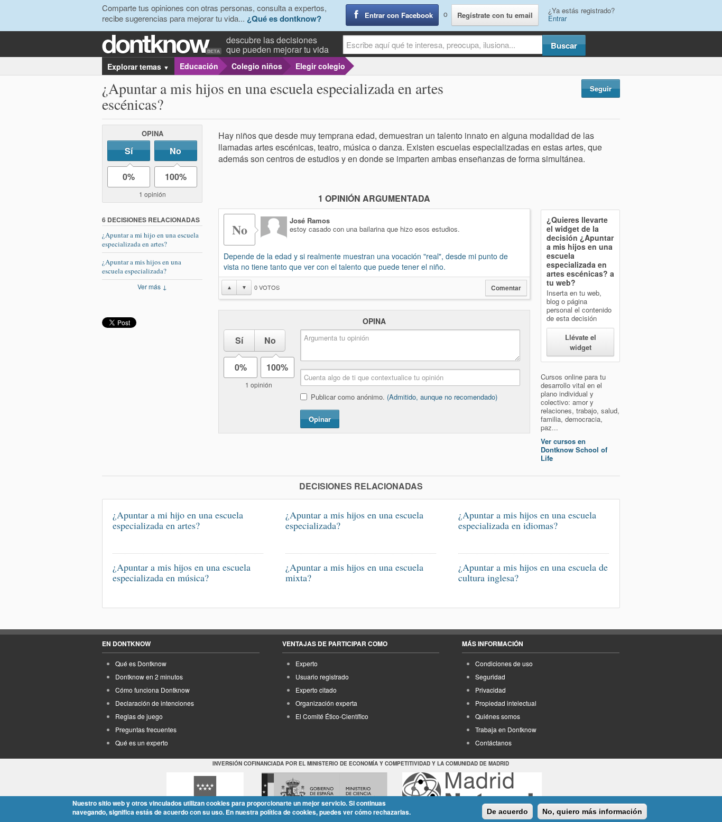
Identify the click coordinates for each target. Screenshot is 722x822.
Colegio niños (257, 66)
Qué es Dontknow (140, 663)
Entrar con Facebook (399, 15)
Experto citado (316, 689)
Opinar (320, 419)
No (175, 151)
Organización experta (326, 702)
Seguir (601, 88)
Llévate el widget (580, 342)
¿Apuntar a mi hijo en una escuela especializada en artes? (150, 239)
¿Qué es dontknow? (284, 18)
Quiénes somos (497, 716)
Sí (129, 151)
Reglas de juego (139, 716)
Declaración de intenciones (154, 702)
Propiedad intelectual (505, 702)
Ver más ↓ (152, 286)
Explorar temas (138, 66)
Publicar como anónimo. (404, 397)
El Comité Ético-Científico (331, 716)
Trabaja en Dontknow (505, 729)
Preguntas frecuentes (146, 729)
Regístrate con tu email (495, 15)
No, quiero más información (592, 811)
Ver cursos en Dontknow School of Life (574, 449)
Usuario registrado (322, 676)
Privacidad (490, 689)
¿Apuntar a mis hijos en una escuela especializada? (141, 266)
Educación (199, 66)
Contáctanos (493, 742)
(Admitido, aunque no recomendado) (442, 397)
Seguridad (490, 676)
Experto (306, 663)
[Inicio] (164, 44)
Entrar (557, 18)
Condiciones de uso (504, 663)
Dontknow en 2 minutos (149, 676)
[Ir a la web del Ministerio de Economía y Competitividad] (324, 791)
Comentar (506, 288)
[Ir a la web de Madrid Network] (472, 791)
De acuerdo (507, 811)
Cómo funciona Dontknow (152, 689)
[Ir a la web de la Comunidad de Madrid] (205, 791)
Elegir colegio (320, 66)
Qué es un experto (141, 742)
